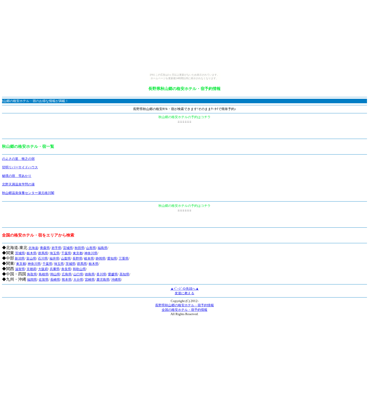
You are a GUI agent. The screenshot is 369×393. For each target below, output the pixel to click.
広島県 (67, 274)
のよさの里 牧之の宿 (18, 159)
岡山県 (55, 274)
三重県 (124, 258)
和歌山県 (79, 269)
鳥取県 (32, 274)
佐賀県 (43, 279)
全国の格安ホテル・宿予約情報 (184, 310)
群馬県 (43, 253)
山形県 (91, 248)
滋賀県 (20, 269)
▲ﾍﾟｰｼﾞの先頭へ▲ (184, 288)
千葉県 (66, 253)
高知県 (124, 274)
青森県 (45, 248)
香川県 (101, 274)
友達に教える (184, 293)
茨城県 (20, 253)
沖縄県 (116, 279)
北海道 (33, 248)
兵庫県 (54, 269)
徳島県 (90, 274)
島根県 (43, 274)
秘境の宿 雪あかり (16, 176)
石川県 (43, 258)
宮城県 (68, 248)
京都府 (31, 269)
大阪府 (43, 269)
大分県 (78, 279)
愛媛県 (113, 274)
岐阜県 (89, 258)
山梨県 (66, 258)
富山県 (31, 258)
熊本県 (67, 279)
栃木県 (31, 253)
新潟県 (20, 258)
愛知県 (112, 258)
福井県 (54, 258)
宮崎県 (90, 279)
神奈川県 (90, 253)
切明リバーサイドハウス (20, 167)
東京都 (78, 253)
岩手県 (56, 248)
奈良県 (66, 269)
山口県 (78, 274)
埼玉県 (54, 253)
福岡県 (32, 279)
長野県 (77, 258)
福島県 (102, 248)
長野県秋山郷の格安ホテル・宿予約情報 (184, 305)
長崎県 (55, 279)
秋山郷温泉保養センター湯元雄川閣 (28, 193)
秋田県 (79, 248)
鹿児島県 (102, 279)
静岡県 (100, 258)
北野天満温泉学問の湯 (18, 184)
